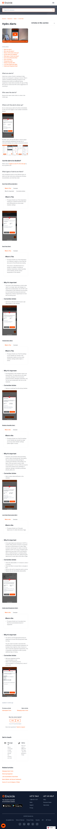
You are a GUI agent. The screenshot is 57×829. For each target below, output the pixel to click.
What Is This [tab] (8, 188)
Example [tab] (15, 188)
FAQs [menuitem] (44, 799)
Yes (12, 720)
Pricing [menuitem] (31, 808)
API (43, 820)
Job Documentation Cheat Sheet (10, 776)
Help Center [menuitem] (46, 805)
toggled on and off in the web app (17, 163)
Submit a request (21, 727)
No (18, 720)
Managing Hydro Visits (22, 710)
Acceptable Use (10, 820)
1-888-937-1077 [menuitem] (34, 799)
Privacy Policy (29, 820)
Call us (23, 743)
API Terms (48, 820)
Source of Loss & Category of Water (11, 782)
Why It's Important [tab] (9, 191)
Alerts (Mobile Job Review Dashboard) (11, 779)
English (51, 827)
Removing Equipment (7, 774)
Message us (10, 743)
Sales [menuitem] (31, 802)
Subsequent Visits (6, 710)
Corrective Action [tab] (20, 191)
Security (38, 820)
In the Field (20, 18)
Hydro (15, 18)
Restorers (10, 18)
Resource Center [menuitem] (47, 802)
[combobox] (28, 10)
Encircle (4, 18)
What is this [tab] (8, 429)
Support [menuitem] (31, 805)
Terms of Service (20, 820)
